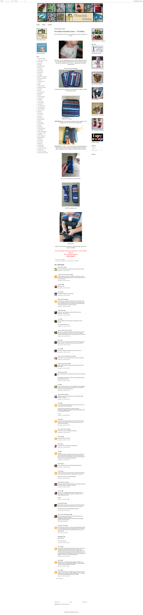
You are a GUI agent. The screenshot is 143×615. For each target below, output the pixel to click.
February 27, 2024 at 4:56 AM (64, 566)
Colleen (59, 471)
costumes (39, 72)
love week (40, 114)
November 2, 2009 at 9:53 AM (64, 295)
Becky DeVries (61, 267)
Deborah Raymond (62, 299)
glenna (59, 443)
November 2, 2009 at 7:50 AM (64, 270)
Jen (58, 384)
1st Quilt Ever (40, 58)
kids (65, 260)
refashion (39, 129)
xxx (58, 451)
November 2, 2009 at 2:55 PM (64, 368)
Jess (59, 319)
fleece (39, 88)
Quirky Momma (61, 503)
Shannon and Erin (61, 525)
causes (39, 69)
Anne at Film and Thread (63, 429)
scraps (39, 134)
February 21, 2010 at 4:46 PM (64, 499)
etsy (38, 82)
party (39, 120)
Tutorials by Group (41, 148)
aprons (39, 63)
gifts (38, 95)
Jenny (59, 419)
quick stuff (72, 260)
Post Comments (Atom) (64, 604)
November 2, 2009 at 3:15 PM (64, 380)
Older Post (85, 602)
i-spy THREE (40, 107)
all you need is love (41, 60)
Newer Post (57, 602)
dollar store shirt (41, 78)
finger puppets (40, 85)
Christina (60, 284)
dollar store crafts (61, 260)
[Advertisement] (71, 590)
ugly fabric (40, 149)
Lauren (59, 348)
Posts (94, 147)
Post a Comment (59, 578)
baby (39, 64)
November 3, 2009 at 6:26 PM (64, 447)
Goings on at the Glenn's (63, 363)
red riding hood (41, 128)
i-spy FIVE (40, 101)
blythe (39, 67)
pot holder (68, 260)
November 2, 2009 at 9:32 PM (64, 425)
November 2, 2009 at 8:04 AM (64, 280)
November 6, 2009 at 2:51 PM (64, 467)
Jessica (59, 490)
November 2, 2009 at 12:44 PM (64, 352)
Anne (59, 403)
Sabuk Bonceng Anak (62, 540)
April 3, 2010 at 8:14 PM (62, 521)
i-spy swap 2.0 (40, 105)
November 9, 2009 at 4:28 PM (64, 486)
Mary (59, 340)
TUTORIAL (77, 260)
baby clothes (40, 66)
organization (40, 119)
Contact (50, 24)
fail (38, 84)
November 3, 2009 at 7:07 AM (64, 439)
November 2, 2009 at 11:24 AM (64, 326)
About (43, 24)
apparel (39, 61)
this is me (39, 142)
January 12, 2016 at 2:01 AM (63, 542)
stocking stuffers (41, 135)
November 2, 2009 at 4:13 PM (64, 390)
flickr (38, 90)
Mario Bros (40, 117)
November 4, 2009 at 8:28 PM (64, 459)
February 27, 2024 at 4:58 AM (64, 576)
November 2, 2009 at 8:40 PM (64, 415)
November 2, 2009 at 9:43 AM (64, 287)
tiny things (40, 145)
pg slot (59, 560)
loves (39, 116)
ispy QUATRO (40, 108)
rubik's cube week (41, 131)
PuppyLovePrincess (62, 482)
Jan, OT (59, 546)
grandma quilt (40, 96)
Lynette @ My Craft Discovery (64, 274)
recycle (39, 126)
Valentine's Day (41, 151)
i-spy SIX (39, 104)
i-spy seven (40, 102)
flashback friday (41, 87)
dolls (39, 79)
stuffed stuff (40, 137)
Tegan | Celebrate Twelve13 (63, 330)
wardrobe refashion (42, 152)
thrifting (39, 143)
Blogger (77, 612)
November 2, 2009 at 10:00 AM (64, 306)
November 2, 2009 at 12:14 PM (64, 344)
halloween (40, 98)
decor (39, 75)
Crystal (59, 291)
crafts (39, 73)
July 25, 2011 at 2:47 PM (63, 532)
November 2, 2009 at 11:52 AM (64, 336)
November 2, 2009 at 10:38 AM (64, 315)
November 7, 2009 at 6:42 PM (64, 478)
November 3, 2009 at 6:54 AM (64, 432)
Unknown (60, 436)
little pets (39, 113)
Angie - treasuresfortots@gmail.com (65, 356)
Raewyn (59, 463)
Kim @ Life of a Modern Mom (64, 514)
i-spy (39, 99)
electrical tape (40, 81)
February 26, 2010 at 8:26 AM (64, 510)
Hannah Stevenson (62, 394)
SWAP (39, 139)
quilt (38, 125)
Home (38, 24)
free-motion (40, 92)
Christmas (40, 70)
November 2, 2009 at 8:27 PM (64, 399)
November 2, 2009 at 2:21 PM (64, 359)
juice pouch (40, 110)
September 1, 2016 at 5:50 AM (64, 556)
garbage (39, 93)
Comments (95, 150)
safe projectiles (41, 133)
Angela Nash (60, 310)
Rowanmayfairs (61, 372)
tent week (39, 140)
